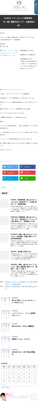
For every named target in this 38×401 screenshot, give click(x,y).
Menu (36, 8)
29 (4, 384)
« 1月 (3, 387)
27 (29, 381)
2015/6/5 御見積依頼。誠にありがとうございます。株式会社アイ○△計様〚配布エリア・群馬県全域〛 (24, 202)
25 (19, 381)
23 (9, 381)
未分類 (3, 187)
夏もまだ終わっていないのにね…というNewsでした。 (24, 301)
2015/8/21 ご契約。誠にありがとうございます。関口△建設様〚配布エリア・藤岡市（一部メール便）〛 (24, 267)
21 (34, 377)
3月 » (7, 387)
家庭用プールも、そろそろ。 (21, 339)
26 (24, 381)
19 (24, 377)
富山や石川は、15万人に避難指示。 (24, 326)
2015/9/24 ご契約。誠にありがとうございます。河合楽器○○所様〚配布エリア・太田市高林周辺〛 (24, 236)
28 (34, 381)
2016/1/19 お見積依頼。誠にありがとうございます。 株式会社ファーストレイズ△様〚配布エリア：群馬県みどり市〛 (24, 219)
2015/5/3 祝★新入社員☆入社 (21, 251)
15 (4, 377)
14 (34, 373)
